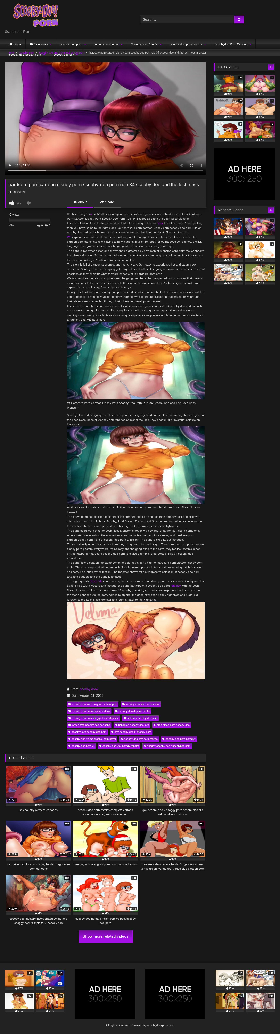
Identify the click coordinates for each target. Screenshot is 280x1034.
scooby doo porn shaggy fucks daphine (95, 718)
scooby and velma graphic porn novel (94, 738)
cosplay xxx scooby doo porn (89, 731)
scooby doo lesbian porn (25, 54)
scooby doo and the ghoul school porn (94, 704)
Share (109, 202)
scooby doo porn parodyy (181, 738)
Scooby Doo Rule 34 (144, 44)
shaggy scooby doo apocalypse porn (168, 745)
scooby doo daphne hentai (134, 711)
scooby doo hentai (106, 44)
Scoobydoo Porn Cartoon (231, 44)
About (82, 202)
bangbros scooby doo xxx (133, 724)
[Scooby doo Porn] (35, 16)
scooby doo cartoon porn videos (91, 711)
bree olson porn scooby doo (173, 724)
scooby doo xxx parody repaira (120, 745)
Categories (41, 44)
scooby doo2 (89, 689)
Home (17, 44)
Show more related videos (106, 936)
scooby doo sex (64, 54)
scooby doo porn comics (186, 44)
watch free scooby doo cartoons (91, 724)
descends (96, 581)
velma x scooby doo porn (142, 718)
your (160, 223)
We (69, 237)
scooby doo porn (71, 44)
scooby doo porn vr (83, 745)
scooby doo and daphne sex (142, 704)
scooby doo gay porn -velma (141, 738)
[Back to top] (267, 1022)
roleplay (176, 585)
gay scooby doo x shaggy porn (133, 731)
